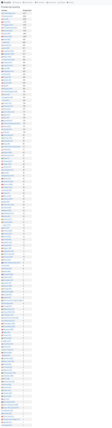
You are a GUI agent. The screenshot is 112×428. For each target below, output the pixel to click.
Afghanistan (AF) (8, 309)
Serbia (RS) (6, 216)
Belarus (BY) (7, 196)
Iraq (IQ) (6, 173)
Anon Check (52, 2)
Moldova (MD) (8, 199)
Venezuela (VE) (8, 106)
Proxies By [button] (40, 2)
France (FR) (6, 34)
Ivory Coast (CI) (8, 350)
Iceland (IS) (6, 347)
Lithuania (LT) (7, 219)
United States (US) (9, 13)
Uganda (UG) (7, 422)
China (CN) (6, 22)
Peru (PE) (6, 118)
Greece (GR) (7, 208)
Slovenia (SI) (7, 364)
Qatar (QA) (6, 332)
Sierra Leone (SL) (8, 361)
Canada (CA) (7, 45)
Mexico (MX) (7, 57)
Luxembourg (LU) (9, 321)
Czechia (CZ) (7, 167)
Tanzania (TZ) (7, 234)
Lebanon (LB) (7, 242)
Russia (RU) (7, 39)
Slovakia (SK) (7, 245)
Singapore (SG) (8, 25)
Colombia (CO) (8, 65)
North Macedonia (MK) (10, 405)
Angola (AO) (7, 297)
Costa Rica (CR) (8, 344)
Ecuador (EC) (7, 103)
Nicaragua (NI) (8, 303)
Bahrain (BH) (7, 83)
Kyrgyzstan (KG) (8, 251)
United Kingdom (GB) (10, 92)
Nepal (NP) (6, 202)
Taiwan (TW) (7, 164)
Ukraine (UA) (7, 129)
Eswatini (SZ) (7, 387)
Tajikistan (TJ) (7, 370)
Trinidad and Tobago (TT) (11, 419)
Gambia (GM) (7, 393)
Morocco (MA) (8, 184)
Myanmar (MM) (8, 329)
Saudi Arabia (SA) (8, 254)
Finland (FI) (6, 74)
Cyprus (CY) (7, 225)
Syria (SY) (6, 228)
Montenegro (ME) (9, 324)
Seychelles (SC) (8, 141)
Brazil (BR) (6, 68)
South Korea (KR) (8, 60)
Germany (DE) (7, 31)
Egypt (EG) (6, 115)
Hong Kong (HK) (8, 51)
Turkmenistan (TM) (9, 373)
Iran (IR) (5, 19)
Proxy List (18, 2)
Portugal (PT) (7, 306)
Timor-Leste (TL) (8, 416)
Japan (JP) (6, 42)
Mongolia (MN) (8, 274)
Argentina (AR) (8, 97)
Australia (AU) (7, 121)
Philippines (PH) (8, 71)
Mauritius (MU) (8, 358)
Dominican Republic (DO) (11, 123)
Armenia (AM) (7, 231)
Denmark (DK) (8, 257)
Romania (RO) (7, 222)
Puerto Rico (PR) (8, 205)
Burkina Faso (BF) (9, 382)
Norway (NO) (7, 295)
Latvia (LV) (6, 193)
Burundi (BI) (7, 384)
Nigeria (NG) (7, 210)
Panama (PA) (7, 268)
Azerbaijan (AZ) (8, 280)
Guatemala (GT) (8, 170)
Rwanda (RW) (7, 286)
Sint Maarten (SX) (7, 411)
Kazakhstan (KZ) (8, 176)
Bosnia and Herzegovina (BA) (12, 300)
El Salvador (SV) (8, 315)
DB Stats (62, 2)
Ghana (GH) (7, 260)
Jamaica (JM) (7, 396)
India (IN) (6, 48)
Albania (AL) (7, 179)
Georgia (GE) (7, 190)
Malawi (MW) (7, 353)
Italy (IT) (5, 86)
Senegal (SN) (7, 289)
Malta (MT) (6, 355)
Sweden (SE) (7, 80)
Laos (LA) (6, 399)
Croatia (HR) (7, 239)
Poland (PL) (7, 150)
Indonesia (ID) (7, 16)
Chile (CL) (6, 132)
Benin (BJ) (6, 379)
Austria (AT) (7, 126)
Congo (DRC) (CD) (9, 312)
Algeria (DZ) (7, 341)
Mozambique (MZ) (9, 326)
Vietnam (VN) (7, 36)
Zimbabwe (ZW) (8, 376)
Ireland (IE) (6, 109)
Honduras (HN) (8, 181)
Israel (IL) (6, 100)
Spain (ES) (6, 94)
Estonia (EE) (7, 237)
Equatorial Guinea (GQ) (10, 318)
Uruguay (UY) (7, 425)
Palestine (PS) (7, 277)
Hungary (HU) (7, 187)
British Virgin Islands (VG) (11, 263)
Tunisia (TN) (7, 335)
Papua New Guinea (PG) (11, 408)
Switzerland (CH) (8, 155)
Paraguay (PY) (7, 161)
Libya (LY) (6, 158)
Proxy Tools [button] (28, 2)
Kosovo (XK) (5, 266)
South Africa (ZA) (8, 112)
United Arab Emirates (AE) (11, 147)
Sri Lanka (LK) (7, 367)
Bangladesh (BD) (8, 54)
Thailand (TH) (7, 63)
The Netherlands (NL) (10, 28)
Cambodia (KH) (8, 135)
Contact (71, 2)
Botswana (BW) (8, 292)
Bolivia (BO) (7, 271)
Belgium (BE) (7, 248)
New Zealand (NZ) (9, 402)
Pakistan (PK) (7, 138)
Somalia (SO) (7, 413)
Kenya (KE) (6, 144)
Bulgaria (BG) (7, 152)
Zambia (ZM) (7, 338)
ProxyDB (7, 2)
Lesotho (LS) (7, 283)
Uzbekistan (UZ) (8, 213)
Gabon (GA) (7, 390)
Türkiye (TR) (7, 77)
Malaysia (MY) (7, 89)
